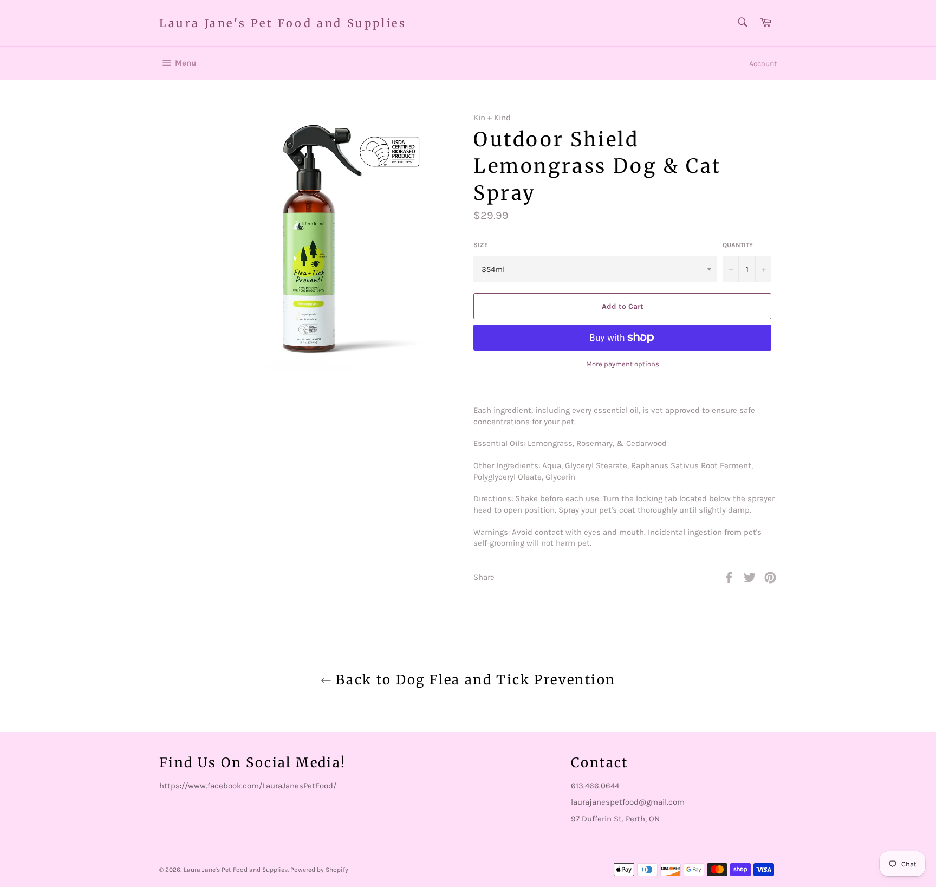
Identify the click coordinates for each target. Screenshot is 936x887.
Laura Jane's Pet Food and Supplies (282, 23)
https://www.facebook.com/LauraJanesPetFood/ (247, 786)
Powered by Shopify (319, 869)
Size (480, 245)
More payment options (622, 364)
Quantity (738, 245)
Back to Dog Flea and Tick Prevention (474, 679)
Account (763, 63)
